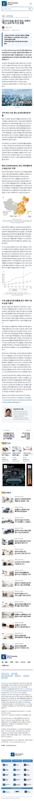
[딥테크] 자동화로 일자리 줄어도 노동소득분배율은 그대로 (23, 585)
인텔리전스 (5, 665)
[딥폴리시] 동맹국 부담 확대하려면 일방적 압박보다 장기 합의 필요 (22, 511)
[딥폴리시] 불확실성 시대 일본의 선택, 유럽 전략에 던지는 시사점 (23, 616)
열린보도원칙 (27, 735)
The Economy (12, 687)
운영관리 (26, 676)
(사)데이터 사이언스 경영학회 (20, 700)
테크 (17, 662)
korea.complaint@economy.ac (18, 742)
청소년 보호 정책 (7, 676)
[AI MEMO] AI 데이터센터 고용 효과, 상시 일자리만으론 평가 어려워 (23, 564)
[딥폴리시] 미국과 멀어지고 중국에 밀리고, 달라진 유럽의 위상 (23, 627)
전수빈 (25, 458)
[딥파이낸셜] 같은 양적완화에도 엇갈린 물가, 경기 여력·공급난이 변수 (23, 637)
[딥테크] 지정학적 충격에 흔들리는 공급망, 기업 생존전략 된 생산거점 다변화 (23, 502)
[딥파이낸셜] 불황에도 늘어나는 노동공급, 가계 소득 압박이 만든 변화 (23, 574)
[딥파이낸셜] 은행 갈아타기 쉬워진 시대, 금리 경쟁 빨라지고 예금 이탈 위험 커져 (22, 649)
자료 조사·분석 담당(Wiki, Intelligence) (14, 694)
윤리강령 (14, 674)
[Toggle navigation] (30, 3)
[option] (14, 475)
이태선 (4, 458)
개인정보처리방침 (10, 731)
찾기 (30, 9)
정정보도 (18, 676)
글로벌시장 (5, 459)
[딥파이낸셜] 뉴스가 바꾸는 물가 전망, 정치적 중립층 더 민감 (23, 595)
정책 (11, 662)
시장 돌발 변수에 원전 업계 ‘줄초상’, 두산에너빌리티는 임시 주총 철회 (9, 436)
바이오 (23, 662)
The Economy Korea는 (7, 683)
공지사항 (4, 678)
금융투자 (14, 459)
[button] (2, 454)
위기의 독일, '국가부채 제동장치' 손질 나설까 (25, 436)
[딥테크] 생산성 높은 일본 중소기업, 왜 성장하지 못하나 (23, 532)
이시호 (14, 458)
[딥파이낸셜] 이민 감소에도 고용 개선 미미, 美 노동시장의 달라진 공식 (23, 553)
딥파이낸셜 (9, 16)
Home (3, 16)
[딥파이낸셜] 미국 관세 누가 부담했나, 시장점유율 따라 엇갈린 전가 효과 (23, 522)
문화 (28, 662)
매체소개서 (5, 674)
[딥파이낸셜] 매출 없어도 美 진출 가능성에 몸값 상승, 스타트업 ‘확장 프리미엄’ (23, 607)
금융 (6, 662)
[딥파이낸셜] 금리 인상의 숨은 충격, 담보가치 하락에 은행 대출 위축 (23, 543)
